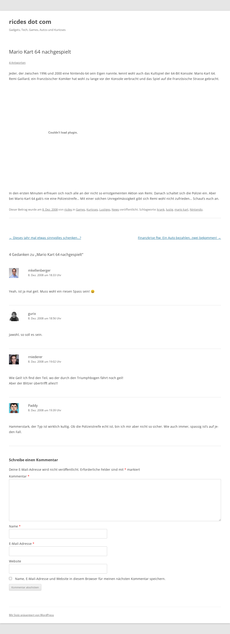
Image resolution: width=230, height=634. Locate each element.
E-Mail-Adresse (21, 543)
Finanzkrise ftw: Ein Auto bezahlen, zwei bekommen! (179, 238)
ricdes (68, 209)
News (115, 209)
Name (15, 526)
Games (80, 209)
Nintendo (196, 209)
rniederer (35, 356)
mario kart (181, 209)
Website (15, 561)
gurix (32, 313)
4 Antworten (17, 63)
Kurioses (92, 209)
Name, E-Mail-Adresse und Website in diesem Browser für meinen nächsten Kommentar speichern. (90, 579)
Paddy (33, 405)
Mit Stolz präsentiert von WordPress (31, 615)
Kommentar (19, 476)
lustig (169, 209)
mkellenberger (39, 270)
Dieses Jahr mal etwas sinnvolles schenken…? (45, 238)
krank (161, 209)
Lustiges (104, 209)
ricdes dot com (30, 22)
